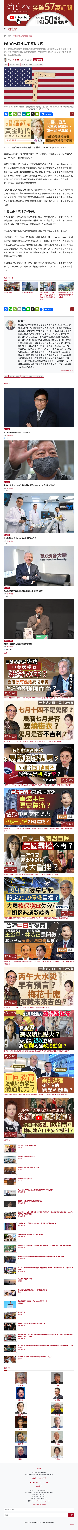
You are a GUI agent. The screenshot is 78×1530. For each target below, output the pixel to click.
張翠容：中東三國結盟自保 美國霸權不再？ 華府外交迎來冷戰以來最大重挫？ (32, 874)
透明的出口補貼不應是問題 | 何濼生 (22, 36)
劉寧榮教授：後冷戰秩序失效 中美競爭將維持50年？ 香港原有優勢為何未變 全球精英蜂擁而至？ (38, 698)
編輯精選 (21, 1303)
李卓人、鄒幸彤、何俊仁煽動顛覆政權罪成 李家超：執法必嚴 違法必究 (29, 485)
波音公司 (40, 64)
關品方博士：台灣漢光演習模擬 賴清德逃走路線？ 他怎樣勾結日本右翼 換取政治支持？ (45, 1245)
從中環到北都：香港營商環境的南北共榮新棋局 (65, 294)
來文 (19, 1292)
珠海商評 (38, 60)
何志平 (20, 1181)
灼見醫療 (6, 535)
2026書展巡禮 (8, 640)
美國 (6, 64)
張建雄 (20, 1281)
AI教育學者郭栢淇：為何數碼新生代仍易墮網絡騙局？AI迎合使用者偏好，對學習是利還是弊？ (38, 785)
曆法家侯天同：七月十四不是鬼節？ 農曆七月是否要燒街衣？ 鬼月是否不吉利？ (32, 741)
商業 (9, 36)
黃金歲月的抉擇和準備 (25, 1279)
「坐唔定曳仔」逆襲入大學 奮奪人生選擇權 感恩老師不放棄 (37, 1223)
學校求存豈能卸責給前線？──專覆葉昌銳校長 (32, 1290)
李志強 (20, 1314)
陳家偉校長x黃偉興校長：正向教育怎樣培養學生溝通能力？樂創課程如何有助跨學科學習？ (36, 1094)
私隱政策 (72, 1524)
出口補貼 (24, 64)
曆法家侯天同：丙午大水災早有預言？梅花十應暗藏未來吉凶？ (26, 1007)
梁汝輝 (20, 1359)
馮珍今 (20, 1147)
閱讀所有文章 (66, 370)
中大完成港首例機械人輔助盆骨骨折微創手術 (20, 538)
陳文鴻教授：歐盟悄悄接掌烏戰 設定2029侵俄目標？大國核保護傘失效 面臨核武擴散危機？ (37, 918)
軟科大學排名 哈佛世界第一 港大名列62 (30, 1234)
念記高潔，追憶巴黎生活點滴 (27, 1145)
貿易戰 (12, 64)
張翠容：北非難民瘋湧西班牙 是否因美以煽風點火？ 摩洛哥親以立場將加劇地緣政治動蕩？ (36, 1051)
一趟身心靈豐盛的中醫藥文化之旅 (28, 1167)
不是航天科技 (22, 1312)
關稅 (17, 64)
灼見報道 (6, 429)
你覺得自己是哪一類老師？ (26, 1156)
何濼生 (15, 60)
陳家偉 (20, 1169)
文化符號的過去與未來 (25, 1179)
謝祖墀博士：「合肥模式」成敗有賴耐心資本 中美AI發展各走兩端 (47, 296)
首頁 (5, 36)
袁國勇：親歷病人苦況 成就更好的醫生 (18, 644)
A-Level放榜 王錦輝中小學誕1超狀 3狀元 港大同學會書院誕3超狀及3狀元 (41, 1256)
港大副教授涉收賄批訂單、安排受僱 (17, 432)
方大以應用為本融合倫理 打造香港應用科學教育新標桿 (23, 591)
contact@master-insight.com (40, 1501)
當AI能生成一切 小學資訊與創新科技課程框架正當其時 (35, 1357)
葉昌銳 (20, 1158)
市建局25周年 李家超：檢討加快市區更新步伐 (32, 1301)
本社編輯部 (10, 435)
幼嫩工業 (32, 64)
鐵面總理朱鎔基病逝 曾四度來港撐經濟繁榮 (31, 1323)
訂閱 (71, 1515)
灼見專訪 (6, 588)
